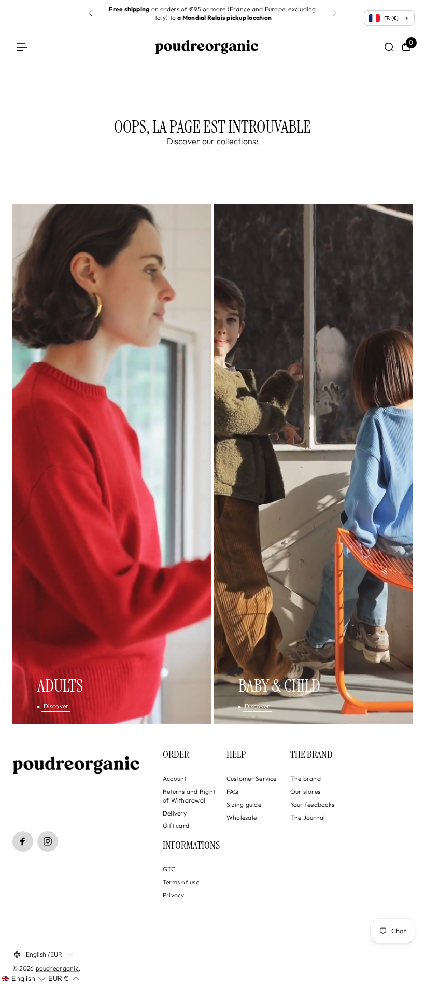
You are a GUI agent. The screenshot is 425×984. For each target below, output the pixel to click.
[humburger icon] (22, 47)
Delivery (175, 813)
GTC (169, 869)
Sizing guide (243, 804)
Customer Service (251, 778)
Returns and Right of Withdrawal (189, 796)
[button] (334, 13)
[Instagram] (47, 841)
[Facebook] (22, 841)
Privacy (174, 895)
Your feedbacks (312, 804)
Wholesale (241, 817)
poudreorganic (57, 968)
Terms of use (181, 882)
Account (175, 778)
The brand (305, 778)
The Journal (307, 817)
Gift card (176, 826)
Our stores (305, 791)
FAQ (232, 791)
